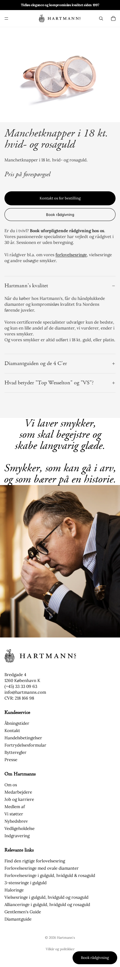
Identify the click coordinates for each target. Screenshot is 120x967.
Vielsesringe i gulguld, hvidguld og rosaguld (46, 897)
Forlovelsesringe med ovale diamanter (41, 868)
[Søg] (101, 18)
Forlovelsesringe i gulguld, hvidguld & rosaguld (49, 875)
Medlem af (14, 806)
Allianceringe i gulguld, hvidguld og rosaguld (47, 904)
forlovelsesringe (71, 254)
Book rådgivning (60, 214)
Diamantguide (18, 919)
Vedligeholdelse (19, 828)
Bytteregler (15, 752)
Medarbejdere (18, 792)
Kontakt (12, 730)
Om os (10, 784)
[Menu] (6, 18)
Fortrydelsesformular (25, 745)
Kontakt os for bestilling (60, 198)
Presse (10, 759)
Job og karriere (19, 799)
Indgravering (17, 835)
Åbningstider (16, 723)
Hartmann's (66, 937)
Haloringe (14, 890)
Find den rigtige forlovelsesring (34, 861)
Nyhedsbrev (16, 821)
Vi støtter (13, 814)
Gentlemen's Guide (22, 911)
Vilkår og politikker (60, 949)
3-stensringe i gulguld (25, 882)
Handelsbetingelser (23, 737)
